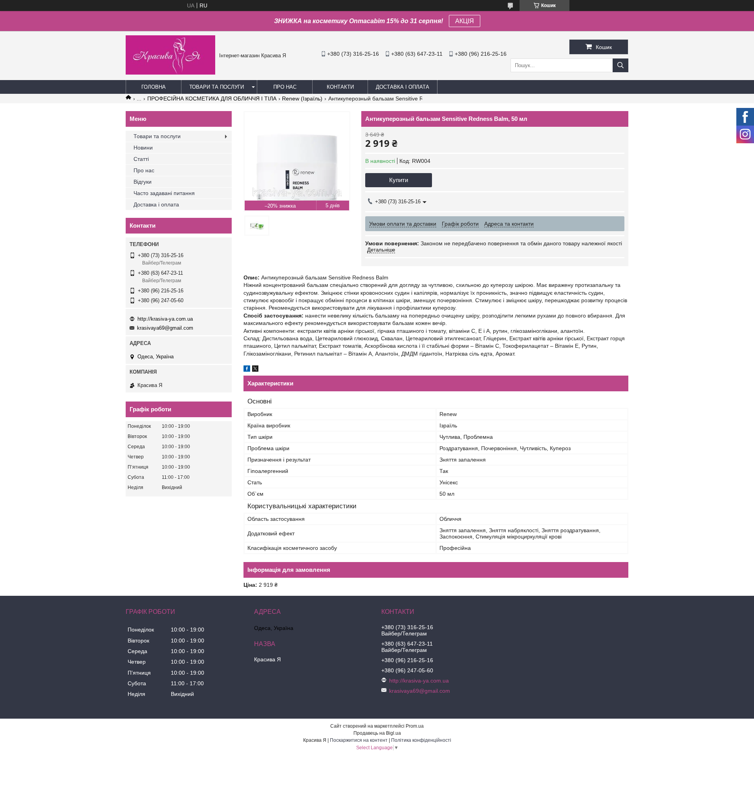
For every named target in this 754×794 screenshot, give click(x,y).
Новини (143, 147)
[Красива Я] (170, 72)
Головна (153, 87)
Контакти (340, 87)
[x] (255, 370)
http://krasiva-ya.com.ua (165, 319)
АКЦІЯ (464, 21)
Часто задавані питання (164, 193)
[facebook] (246, 370)
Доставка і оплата (402, 87)
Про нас (284, 87)
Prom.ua (415, 726)
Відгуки (143, 182)
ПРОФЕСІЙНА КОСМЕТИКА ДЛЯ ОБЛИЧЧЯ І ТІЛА (211, 98)
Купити (398, 180)
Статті (141, 159)
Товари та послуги (216, 87)
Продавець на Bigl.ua (377, 733)
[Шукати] (620, 65)
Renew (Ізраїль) (302, 98)
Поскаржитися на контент (359, 740)
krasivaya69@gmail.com (165, 328)
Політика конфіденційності (421, 740)
